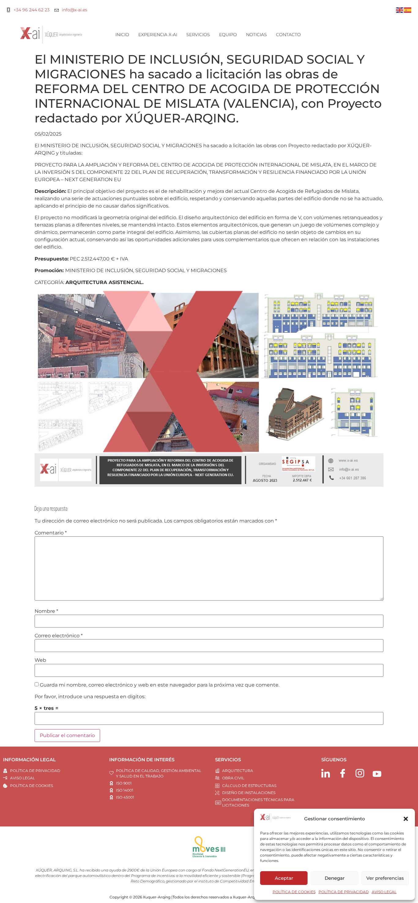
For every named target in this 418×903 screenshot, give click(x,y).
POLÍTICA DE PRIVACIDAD (344, 892)
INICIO (122, 34)
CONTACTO (288, 34)
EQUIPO (228, 34)
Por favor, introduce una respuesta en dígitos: (90, 696)
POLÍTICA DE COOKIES (294, 892)
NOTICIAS (256, 34)
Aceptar (284, 878)
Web (40, 660)
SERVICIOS (198, 34)
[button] (406, 819)
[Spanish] (408, 10)
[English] (400, 10)
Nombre (46, 611)
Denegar (335, 878)
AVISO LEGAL (384, 892)
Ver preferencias (385, 878)
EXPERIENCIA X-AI (157, 34)
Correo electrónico (59, 635)
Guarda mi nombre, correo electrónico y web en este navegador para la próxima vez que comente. (159, 685)
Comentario (51, 532)
